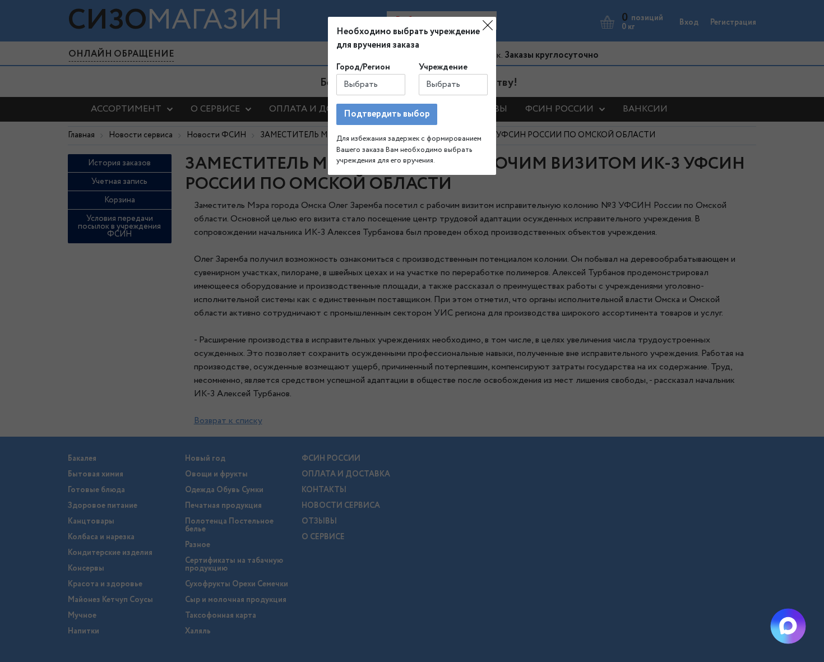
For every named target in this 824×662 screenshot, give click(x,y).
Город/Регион (363, 67)
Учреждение (443, 67)
